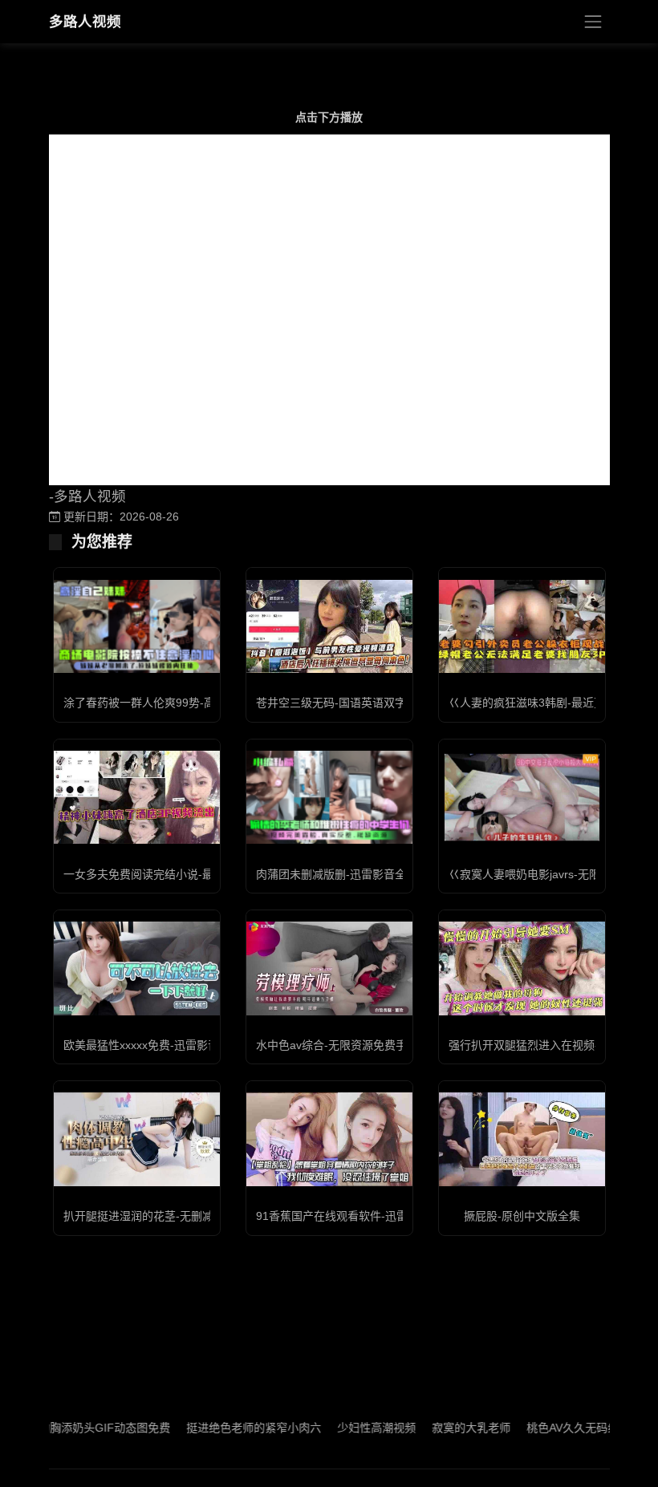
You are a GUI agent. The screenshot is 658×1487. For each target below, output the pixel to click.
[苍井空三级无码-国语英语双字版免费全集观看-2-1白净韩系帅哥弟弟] (329, 626)
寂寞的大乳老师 (445, 1427)
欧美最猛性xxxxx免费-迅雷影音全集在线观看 (174, 1045)
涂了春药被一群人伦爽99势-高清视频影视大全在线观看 (201, 702)
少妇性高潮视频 (350, 1427)
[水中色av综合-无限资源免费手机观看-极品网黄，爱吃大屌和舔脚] (329, 968)
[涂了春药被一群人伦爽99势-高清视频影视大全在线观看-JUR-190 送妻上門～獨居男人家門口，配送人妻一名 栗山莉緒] (137, 626)
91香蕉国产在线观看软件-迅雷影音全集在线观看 (377, 1215)
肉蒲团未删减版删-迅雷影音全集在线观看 (359, 874)
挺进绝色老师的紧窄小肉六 (227, 1427)
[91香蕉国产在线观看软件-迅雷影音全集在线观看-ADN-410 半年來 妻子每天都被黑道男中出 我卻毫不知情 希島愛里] (329, 1138)
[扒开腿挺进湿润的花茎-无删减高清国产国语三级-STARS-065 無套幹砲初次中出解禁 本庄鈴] (137, 1138)
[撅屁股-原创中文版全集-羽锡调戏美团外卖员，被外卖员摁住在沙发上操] (522, 1138)
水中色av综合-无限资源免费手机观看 (348, 1045)
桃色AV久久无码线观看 (558, 1427)
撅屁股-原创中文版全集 (522, 1215)
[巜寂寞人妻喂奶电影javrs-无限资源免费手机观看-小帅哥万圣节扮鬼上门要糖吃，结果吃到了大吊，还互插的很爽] (522, 797)
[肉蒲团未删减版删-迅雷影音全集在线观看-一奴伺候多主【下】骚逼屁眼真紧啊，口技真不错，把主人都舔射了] (329, 797)
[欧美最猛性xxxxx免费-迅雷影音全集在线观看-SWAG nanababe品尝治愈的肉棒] (137, 968)
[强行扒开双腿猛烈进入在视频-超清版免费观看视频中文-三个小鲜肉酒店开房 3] (522, 968)
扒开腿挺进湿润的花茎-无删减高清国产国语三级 (183, 1215)
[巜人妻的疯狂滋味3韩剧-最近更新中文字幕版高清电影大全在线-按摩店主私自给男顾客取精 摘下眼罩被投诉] (522, 626)
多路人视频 (85, 22)
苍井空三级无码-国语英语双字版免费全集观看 (370, 702)
